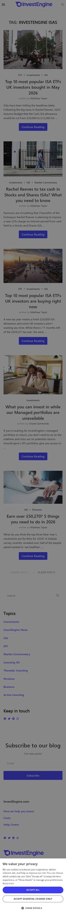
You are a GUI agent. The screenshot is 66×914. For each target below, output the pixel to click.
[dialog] (33, 886)
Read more (8, 883)
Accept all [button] (33, 889)
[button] (33, 908)
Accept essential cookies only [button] (33, 898)
